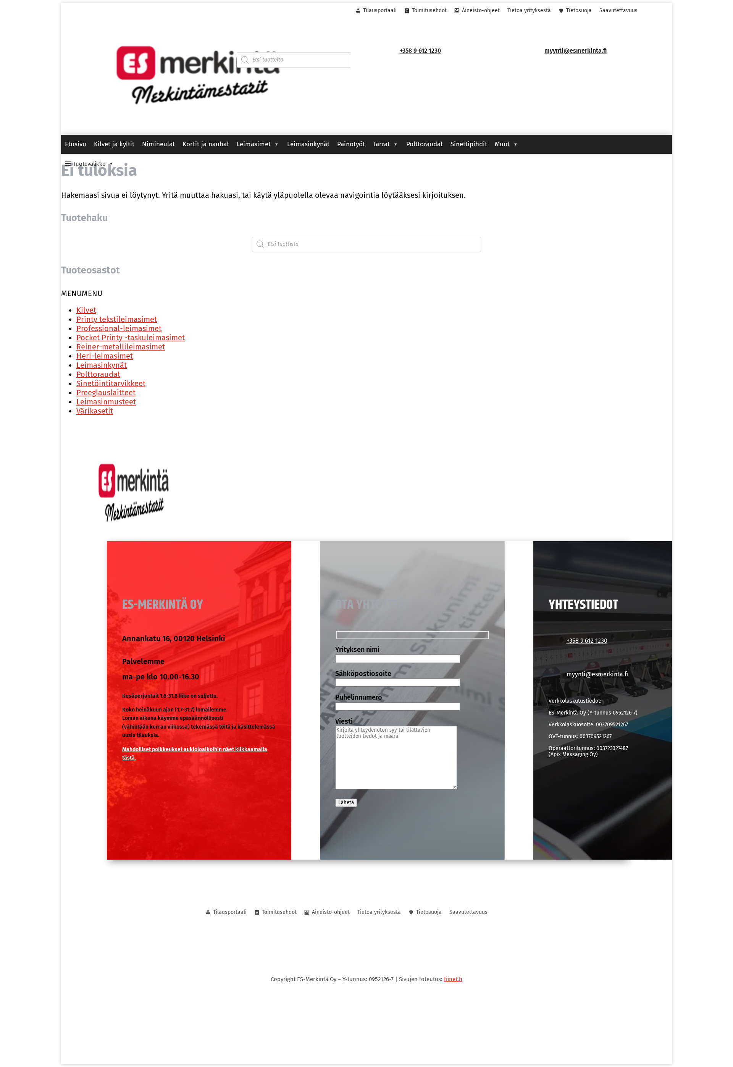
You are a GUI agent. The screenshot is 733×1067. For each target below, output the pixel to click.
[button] (81, 293)
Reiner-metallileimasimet (120, 346)
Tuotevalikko (89, 163)
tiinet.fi (453, 979)
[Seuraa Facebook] (97, 11)
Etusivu (75, 144)
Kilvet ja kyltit (114, 144)
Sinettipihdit (468, 144)
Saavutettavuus (618, 10)
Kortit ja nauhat (205, 144)
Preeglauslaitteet (106, 392)
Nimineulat (158, 144)
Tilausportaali (380, 10)
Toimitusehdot (429, 10)
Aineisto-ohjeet (481, 10)
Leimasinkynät (308, 144)
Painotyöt (351, 144)
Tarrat (381, 144)
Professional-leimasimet (118, 328)
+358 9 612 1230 (420, 50)
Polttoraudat (424, 144)
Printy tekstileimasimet (116, 319)
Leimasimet (254, 144)
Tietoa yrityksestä (529, 10)
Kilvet (86, 310)
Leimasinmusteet (106, 401)
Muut (502, 144)
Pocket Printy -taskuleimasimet (130, 337)
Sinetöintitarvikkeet (110, 383)
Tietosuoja (579, 10)
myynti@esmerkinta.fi (575, 50)
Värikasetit (94, 410)
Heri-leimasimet (104, 356)
